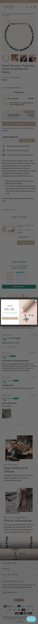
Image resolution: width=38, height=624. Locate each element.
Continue (10, 318)
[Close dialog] (36, 300)
